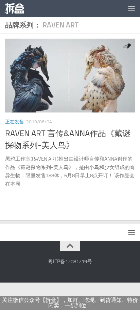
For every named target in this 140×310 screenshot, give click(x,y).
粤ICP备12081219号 (70, 262)
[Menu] (131, 8)
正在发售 (14, 122)
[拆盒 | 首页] (17, 8)
